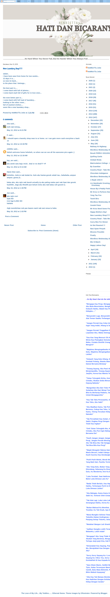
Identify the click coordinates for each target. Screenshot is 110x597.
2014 (91, 111)
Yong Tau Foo (95, 195)
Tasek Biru (94, 199)
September (95, 130)
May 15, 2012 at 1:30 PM (16, 188)
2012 (91, 117)
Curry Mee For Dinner (99, 222)
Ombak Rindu (95, 160)
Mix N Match (95, 242)
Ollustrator (85, 593)
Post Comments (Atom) (48, 231)
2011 (91, 264)
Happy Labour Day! (98, 245)
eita (8, 124)
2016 (91, 104)
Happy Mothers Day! (98, 212)
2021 (91, 87)
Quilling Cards (96, 156)
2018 (91, 97)
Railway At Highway (98, 146)
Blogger (104, 593)
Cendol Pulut (95, 205)
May (93, 144)
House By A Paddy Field (100, 189)
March (93, 253)
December (95, 120)
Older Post (77, 225)
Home (43, 225)
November (95, 124)
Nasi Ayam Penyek (97, 229)
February (95, 256)
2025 (91, 81)
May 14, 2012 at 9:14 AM (16, 167)
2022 (91, 84)
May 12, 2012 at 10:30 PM (17, 144)
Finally (93, 235)
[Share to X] (44, 113)
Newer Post (9, 225)
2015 (91, 107)
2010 (91, 267)
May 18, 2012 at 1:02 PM (16, 211)
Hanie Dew (11, 172)
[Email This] (41, 113)
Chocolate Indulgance (99, 173)
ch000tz (10, 149)
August (94, 134)
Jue (8, 193)
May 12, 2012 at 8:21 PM (16, 130)
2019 (91, 94)
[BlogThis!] (42, 113)
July (93, 137)
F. (7, 135)
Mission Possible (97, 232)
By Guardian (95, 166)
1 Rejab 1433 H (96, 180)
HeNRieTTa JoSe (94, 68)
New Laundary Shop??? (100, 215)
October (94, 127)
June (93, 140)
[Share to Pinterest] (47, 113)
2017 (91, 101)
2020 (91, 91)
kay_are (10, 160)
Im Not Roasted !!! (97, 225)
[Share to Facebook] (45, 113)
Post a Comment (12, 216)
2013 (91, 114)
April (93, 249)
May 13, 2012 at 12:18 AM (17, 155)
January (94, 259)
